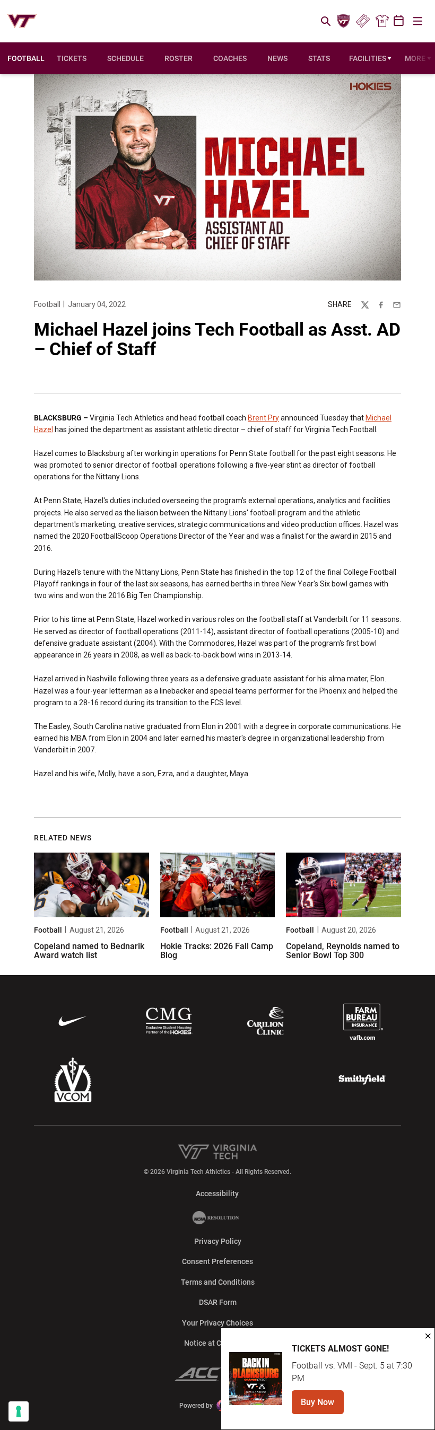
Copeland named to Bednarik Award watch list (89, 951)
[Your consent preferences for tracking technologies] (18, 1411)
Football (47, 304)
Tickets (362, 21)
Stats (319, 58)
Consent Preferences (217, 1261)
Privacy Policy (217, 1241)
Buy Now (322, 1405)
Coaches (230, 58)
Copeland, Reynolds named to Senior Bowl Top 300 (342, 951)
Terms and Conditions (218, 1282)
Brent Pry (263, 418)
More (415, 58)
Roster (178, 58)
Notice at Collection (217, 1343)
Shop (381, 21)
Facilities (367, 58)
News (277, 58)
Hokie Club (343, 21)
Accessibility (217, 1193)
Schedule (125, 58)
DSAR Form (218, 1302)
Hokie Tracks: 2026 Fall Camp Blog (216, 951)
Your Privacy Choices (217, 1323)
